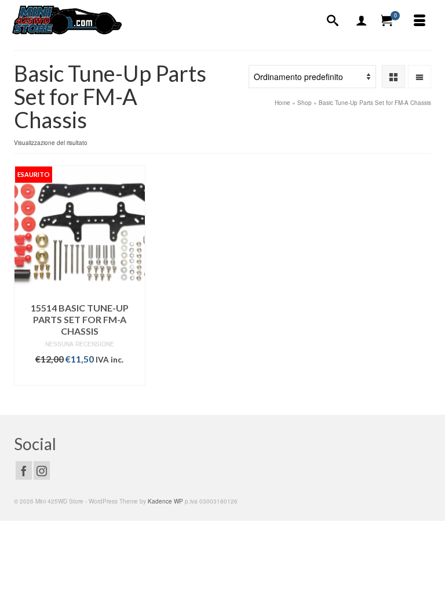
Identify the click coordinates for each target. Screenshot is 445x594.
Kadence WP (165, 501)
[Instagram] (42, 470)
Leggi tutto (79, 376)
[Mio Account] (361, 21)
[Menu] (419, 21)
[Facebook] (24, 470)
